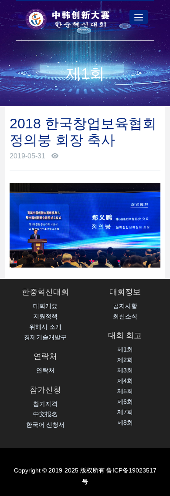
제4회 (125, 380)
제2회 (125, 359)
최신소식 (125, 316)
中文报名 (45, 414)
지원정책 (45, 316)
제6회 (125, 401)
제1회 (125, 349)
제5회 (125, 391)
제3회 (125, 370)
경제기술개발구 (45, 337)
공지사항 (125, 305)
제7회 (125, 412)
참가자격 (45, 403)
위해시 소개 (45, 326)
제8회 (125, 422)
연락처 (45, 370)
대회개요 (45, 305)
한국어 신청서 (45, 424)
